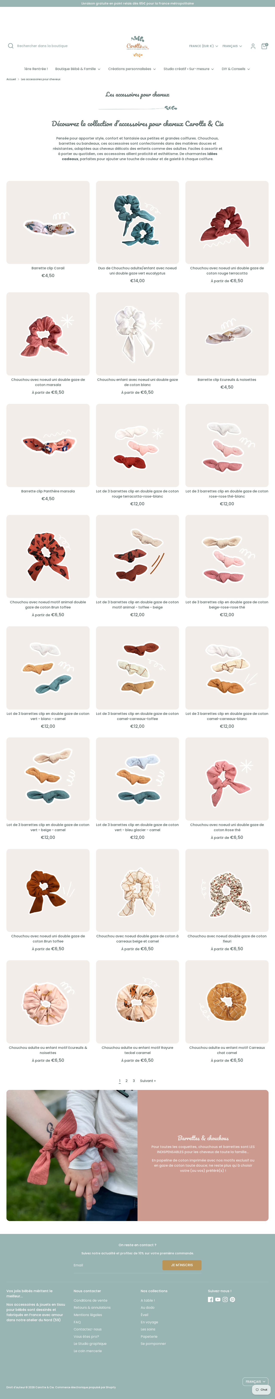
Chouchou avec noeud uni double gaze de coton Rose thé (227, 827)
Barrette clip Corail (48, 268)
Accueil (11, 79)
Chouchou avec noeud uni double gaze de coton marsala (48, 382)
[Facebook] (210, 1299)
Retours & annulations (92, 1307)
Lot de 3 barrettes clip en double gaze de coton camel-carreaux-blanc (227, 716)
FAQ (77, 1322)
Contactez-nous (88, 1329)
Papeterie (149, 1336)
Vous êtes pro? (86, 1336)
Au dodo (147, 1307)
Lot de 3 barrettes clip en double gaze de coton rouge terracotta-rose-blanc (137, 494)
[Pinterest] (232, 1299)
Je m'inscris (182, 1265)
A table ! (148, 1300)
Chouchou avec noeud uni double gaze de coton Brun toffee (48, 939)
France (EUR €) (201, 46)
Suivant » (148, 1080)
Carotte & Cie (44, 1387)
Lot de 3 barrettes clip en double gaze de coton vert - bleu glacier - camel (137, 827)
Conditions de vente (90, 1300)
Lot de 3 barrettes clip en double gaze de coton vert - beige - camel (48, 827)
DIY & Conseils (234, 68)
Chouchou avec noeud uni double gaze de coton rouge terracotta (227, 271)
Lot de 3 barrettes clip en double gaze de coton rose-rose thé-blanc (227, 494)
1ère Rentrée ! (36, 68)
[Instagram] (225, 1299)
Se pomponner (153, 1343)
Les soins (148, 1329)
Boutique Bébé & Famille (76, 68)
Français (230, 46)
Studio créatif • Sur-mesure (187, 68)
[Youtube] (217, 1299)
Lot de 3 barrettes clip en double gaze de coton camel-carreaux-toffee (137, 716)
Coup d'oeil (48, 256)
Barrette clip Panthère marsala (48, 491)
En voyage (149, 1322)
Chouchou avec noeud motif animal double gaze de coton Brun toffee (48, 605)
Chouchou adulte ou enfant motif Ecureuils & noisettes (48, 1050)
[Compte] (253, 46)
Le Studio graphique (90, 1343)
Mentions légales (88, 1314)
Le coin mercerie (88, 1350)
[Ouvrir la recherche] (10, 45)
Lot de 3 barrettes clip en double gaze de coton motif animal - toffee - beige (137, 605)
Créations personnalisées (130, 68)
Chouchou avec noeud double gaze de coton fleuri (227, 939)
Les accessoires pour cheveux (40, 79)
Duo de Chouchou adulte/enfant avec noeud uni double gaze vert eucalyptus (137, 271)
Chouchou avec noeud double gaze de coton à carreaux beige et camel (137, 939)
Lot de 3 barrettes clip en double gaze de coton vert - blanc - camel (48, 716)
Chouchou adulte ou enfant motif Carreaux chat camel (227, 1050)
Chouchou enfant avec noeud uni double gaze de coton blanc (137, 382)
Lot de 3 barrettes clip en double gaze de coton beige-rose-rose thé (227, 605)
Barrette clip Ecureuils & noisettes (227, 379)
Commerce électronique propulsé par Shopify (85, 1387)
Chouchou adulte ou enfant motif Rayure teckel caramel (137, 1050)
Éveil (144, 1314)
